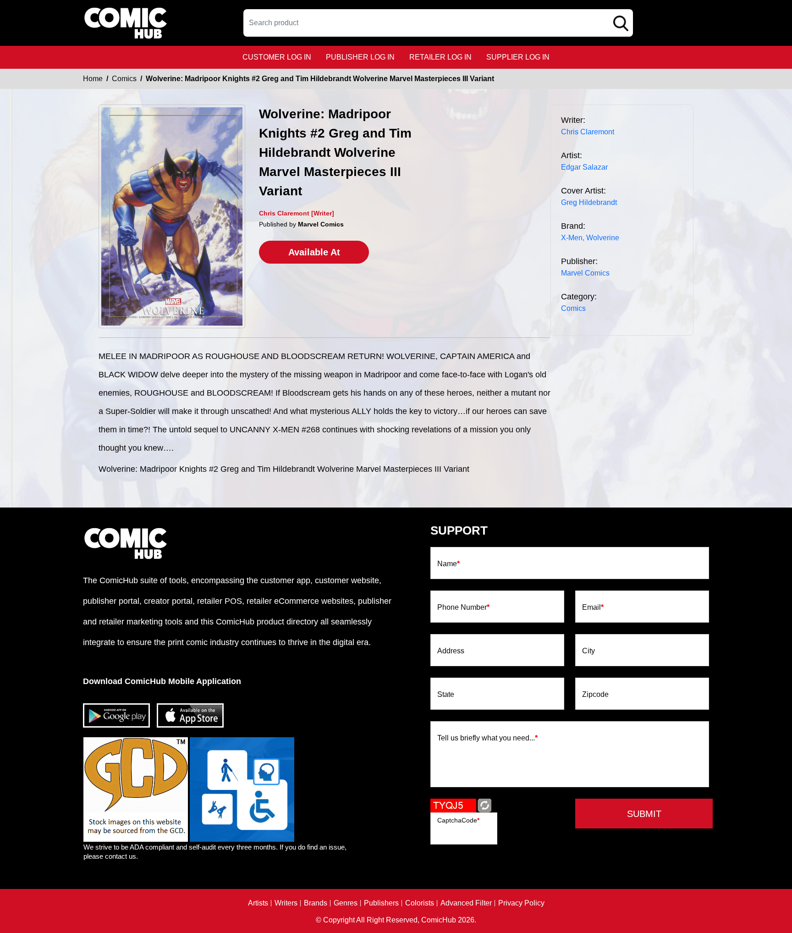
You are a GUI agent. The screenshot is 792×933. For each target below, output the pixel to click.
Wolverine (602, 238)
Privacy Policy (521, 903)
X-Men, (572, 238)
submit (644, 814)
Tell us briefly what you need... (487, 738)
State (445, 694)
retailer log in (440, 57)
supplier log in (518, 57)
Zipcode (595, 694)
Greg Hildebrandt (589, 202)
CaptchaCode (458, 820)
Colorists (419, 903)
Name (448, 564)
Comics (124, 79)
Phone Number (463, 607)
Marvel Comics (585, 273)
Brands (315, 903)
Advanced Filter (466, 903)
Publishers (381, 903)
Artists (258, 903)
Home (93, 79)
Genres (346, 903)
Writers (286, 903)
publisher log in (360, 57)
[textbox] (438, 23)
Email (593, 607)
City (588, 651)
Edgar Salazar (584, 167)
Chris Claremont (587, 132)
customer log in (276, 57)
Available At (314, 252)
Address (450, 651)
